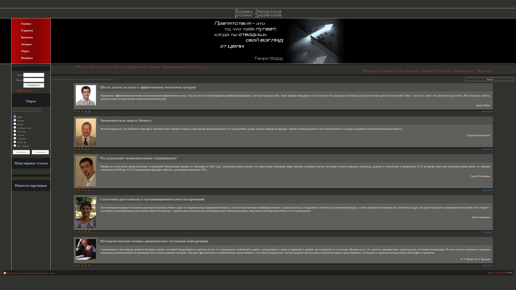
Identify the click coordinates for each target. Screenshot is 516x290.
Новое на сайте (48, 273)
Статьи (83, 79)
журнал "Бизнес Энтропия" (65, 79)
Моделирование (106, 79)
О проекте (27, 30)
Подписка (27, 57)
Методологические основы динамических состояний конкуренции (154, 241)
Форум (25, 51)
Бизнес (92, 79)
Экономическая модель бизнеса (125, 120)
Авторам (26, 44)
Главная (26, 23)
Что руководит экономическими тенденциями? (138, 158)
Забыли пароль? (24, 90)
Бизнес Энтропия (496, 272)
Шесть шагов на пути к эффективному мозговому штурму (148, 87)
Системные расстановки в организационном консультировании (152, 199)
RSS (8, 273)
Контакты (27, 37)
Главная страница (20, 273)
